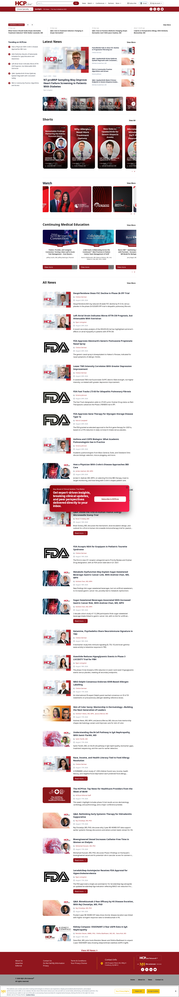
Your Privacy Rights (122, 991)
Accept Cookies (153, 991)
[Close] (175, 991)
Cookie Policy (30, 995)
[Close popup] (127, 487)
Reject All (138, 991)
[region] (89, 991)
